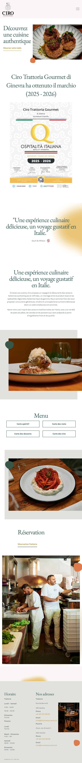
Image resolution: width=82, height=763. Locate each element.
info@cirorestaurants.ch (46, 720)
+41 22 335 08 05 (43, 739)
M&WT (12, 759)
